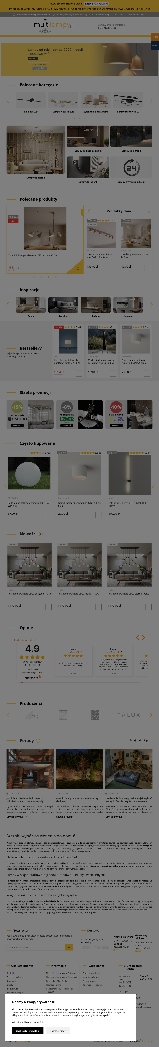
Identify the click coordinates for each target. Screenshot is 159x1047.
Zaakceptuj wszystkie (27, 1030)
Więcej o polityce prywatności (27, 1022)
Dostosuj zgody (58, 1030)
